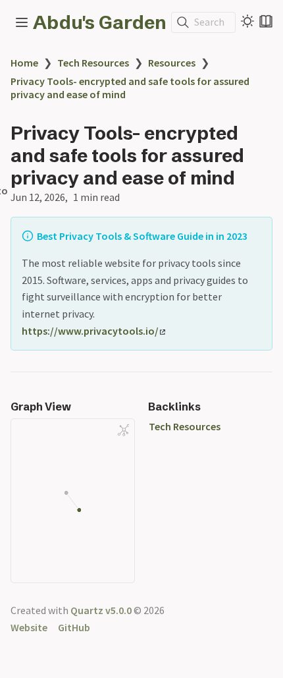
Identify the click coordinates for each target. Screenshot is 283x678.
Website (29, 627)
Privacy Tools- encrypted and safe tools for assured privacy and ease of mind (130, 87)
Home (24, 62)
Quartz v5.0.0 (101, 610)
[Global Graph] (124, 430)
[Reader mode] (265, 21)
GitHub (74, 627)
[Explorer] (22, 22)
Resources (171, 62)
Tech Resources (93, 62)
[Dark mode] (247, 21)
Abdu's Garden (100, 22)
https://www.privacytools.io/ (90, 330)
